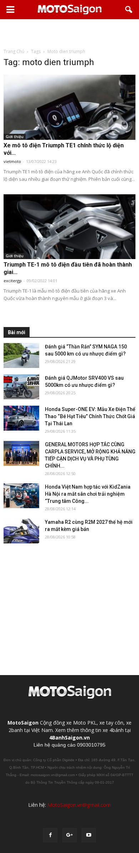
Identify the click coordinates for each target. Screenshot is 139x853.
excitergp (13, 280)
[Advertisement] (69, 33)
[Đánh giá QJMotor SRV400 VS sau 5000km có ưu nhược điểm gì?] (21, 386)
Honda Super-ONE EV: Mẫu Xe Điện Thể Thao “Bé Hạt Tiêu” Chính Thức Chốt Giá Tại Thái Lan (90, 416)
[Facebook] (50, 835)
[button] (129, 9)
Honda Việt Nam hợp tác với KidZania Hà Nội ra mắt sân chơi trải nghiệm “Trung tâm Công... (87, 494)
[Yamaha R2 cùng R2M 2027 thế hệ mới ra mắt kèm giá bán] (21, 530)
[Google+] (69, 835)
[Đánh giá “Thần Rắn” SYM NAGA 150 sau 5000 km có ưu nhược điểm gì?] (21, 355)
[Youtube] (89, 835)
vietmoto (12, 161)
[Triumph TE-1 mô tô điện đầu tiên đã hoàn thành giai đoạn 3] (69, 226)
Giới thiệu (15, 136)
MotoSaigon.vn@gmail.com (79, 804)
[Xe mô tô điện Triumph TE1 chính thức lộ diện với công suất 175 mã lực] (69, 107)
